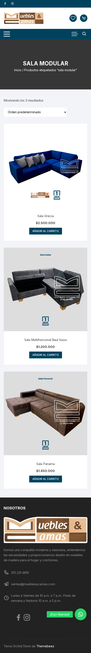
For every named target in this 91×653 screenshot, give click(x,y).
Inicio (17, 70)
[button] (81, 614)
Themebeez (45, 646)
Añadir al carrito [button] (45, 231)
